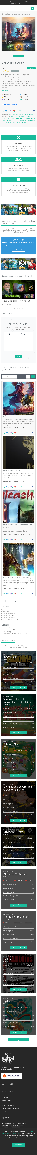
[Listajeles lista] (13, 334)
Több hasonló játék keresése (19, 1040)
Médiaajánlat (5, 1111)
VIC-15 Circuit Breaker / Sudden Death (13, 122)
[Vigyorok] (25, 334)
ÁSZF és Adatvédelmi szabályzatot (17, 1132)
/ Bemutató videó (6, 304)
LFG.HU (26, 1)
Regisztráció (5, 1097)
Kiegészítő (18, 534)
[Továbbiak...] (29, 334)
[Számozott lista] (16, 334)
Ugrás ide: (31, 68)
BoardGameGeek (18, 1)
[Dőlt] (9, 334)
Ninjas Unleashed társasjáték (21, 14)
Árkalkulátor (15, 3)
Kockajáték (19, 114)
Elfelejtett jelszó (6, 1100)
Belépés (23, 3)
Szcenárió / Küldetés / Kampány (20, 118)
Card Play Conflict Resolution (26, 120)
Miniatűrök (30, 114)
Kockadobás (5, 118)
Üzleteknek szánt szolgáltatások (10, 1108)
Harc (25, 114)
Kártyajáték (12, 114)
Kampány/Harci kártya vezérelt (21, 116)
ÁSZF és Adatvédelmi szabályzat (10, 1105)
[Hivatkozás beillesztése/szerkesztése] (21, 334)
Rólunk (3, 1103)
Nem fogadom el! (19, 1149)
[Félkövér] (6, 334)
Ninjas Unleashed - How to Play (16, 301)
